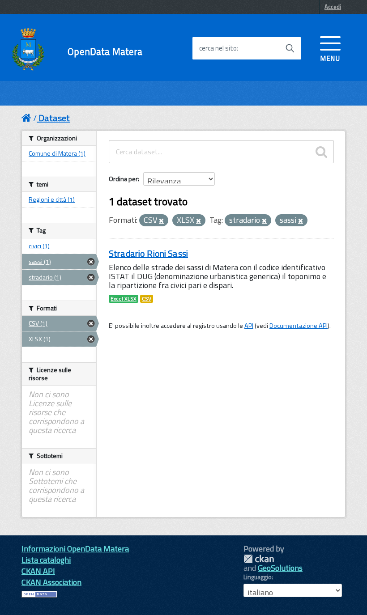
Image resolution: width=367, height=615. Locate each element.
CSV (146, 299)
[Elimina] (161, 221)
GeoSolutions (280, 568)
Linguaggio (257, 577)
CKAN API (38, 571)
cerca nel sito (218, 48)
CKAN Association (51, 582)
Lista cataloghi (46, 560)
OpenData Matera (105, 51)
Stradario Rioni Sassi (148, 253)
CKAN (258, 559)
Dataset (54, 118)
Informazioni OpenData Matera (75, 549)
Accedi (332, 6)
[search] (321, 151)
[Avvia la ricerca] (290, 48)
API (248, 326)
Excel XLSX (124, 299)
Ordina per (123, 178)
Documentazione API (298, 326)
